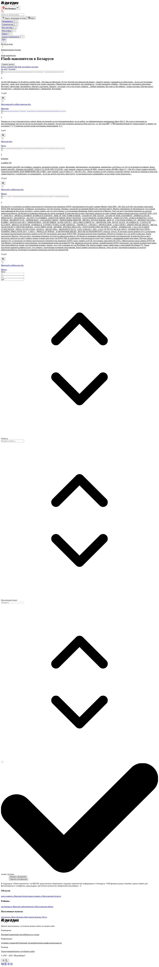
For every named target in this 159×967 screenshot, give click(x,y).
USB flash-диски (20, 67)
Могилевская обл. (23, 104)
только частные (7, 874)
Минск (4, 194)
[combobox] (12, 279)
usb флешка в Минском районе (14, 907)
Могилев (5, 108)
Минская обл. (7, 141)
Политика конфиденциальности (48, 943)
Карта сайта (30, 951)
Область (4, 438)
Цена (3, 272)
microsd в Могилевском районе (40, 907)
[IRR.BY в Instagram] (11, 965)
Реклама (4, 934)
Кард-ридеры (32, 67)
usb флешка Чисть (39, 917)
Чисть (3, 146)
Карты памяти (7, 67)
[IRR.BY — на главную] (10, 3)
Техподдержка (7, 951)
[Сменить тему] (5, 961)
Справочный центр (16, 934)
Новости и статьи (31, 934)
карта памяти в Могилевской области (45, 896)
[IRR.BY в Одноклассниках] (5, 965)
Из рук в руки (7, 44)
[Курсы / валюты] (3, 98)
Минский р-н (6, 189)
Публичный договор (26, 943)
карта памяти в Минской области (15, 896)
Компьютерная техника (11, 50)
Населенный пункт (9, 600)
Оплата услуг (19, 951)
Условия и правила (9, 943)
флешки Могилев (24, 917)
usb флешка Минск (9, 917)
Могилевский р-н (8, 104)
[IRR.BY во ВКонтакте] (2, 965)
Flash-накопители (8, 55)
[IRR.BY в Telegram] (8, 965)
